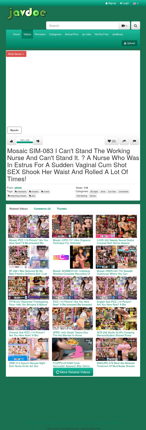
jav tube (86, 34)
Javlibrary (117, 34)
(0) (113, 141)
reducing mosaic (18, 195)
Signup (112, 3)
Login (125, 3)
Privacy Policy (67, 423)
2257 (90, 423)
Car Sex (112, 191)
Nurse (93, 195)
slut (33, 195)
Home (16, 34)
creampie (21, 191)
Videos (27, 34)
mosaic (34, 191)
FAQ (27, 423)
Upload (130, 43)
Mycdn (14, 130)
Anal (103, 191)
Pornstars (40, 34)
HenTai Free (102, 34)
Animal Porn (72, 34)
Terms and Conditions (45, 423)
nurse (46, 191)
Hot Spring (82, 195)
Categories (55, 34)
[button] (135, 3)
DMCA (81, 423)
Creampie (123, 191)
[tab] (19, 208)
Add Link (101, 423)
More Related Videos (74, 372)
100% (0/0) (27, 141)
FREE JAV (114, 423)
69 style (94, 191)
